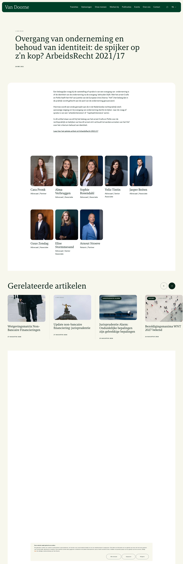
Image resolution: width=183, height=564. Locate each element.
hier (35, 551)
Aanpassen (128, 556)
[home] (17, 7)
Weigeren (142, 556)
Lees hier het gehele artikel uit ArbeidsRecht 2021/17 (75, 131)
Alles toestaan (113, 556)
